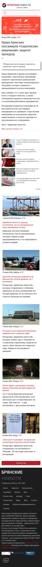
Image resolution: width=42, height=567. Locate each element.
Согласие (6, 509)
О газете (34, 500)
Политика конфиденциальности (24, 504)
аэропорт (9, 129)
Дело (25, 492)
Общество (15, 488)
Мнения (17, 492)
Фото (26, 500)
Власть (5, 488)
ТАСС (16, 92)
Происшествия (27, 488)
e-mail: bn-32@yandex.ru (10, 548)
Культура (19, 496)
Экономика (7, 492)
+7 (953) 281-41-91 (31, 543)
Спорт (28, 496)
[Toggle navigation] (5, 13)
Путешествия (7, 500)
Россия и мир (8, 496)
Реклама (6, 504)
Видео (18, 500)
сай (21, 129)
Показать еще (21, 463)
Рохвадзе (16, 129)
